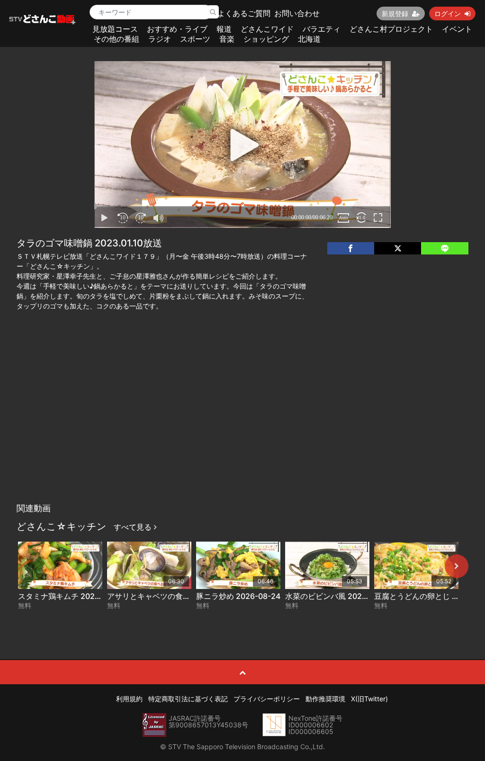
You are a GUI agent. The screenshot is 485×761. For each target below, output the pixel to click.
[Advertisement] (242, 427)
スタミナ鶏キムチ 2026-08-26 (71, 596)
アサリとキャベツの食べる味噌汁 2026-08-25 (187, 596)
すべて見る (134, 527)
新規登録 (395, 13)
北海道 (309, 39)
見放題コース (115, 29)
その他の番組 (116, 39)
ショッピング (266, 39)
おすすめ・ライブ (177, 29)
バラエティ (322, 29)
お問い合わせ (297, 13)
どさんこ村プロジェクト (391, 29)
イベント (457, 29)
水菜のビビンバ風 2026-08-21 (338, 596)
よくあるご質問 (243, 13)
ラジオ (159, 39)
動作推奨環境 (325, 699)
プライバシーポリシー (267, 699)
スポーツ (195, 39)
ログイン (447, 13)
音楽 (226, 39)
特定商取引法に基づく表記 (188, 699)
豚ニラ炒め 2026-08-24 (238, 596)
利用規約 (129, 699)
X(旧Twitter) (369, 699)
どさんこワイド (267, 29)
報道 (224, 29)
